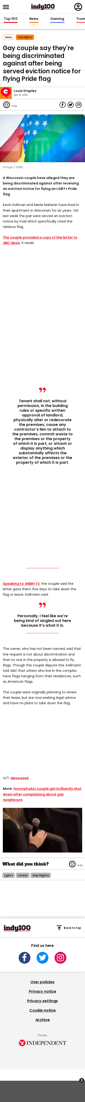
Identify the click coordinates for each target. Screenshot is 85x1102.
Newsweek (19, 778)
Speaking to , (21, 583)
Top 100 (10, 19)
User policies (42, 982)
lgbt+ (8, 875)
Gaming (57, 19)
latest (22, 875)
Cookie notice (42, 1010)
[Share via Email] (79, 105)
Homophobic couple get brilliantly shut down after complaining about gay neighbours (42, 794)
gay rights (25, 37)
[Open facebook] (24, 958)
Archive (42, 1020)
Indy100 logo (43, 7)
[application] (42, 830)
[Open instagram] (60, 958)
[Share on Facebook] (63, 105)
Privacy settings (42, 1001)
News (33, 19)
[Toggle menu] (7, 7)
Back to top (72, 928)
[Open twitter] (42, 958)
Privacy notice (42, 991)
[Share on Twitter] (71, 105)
